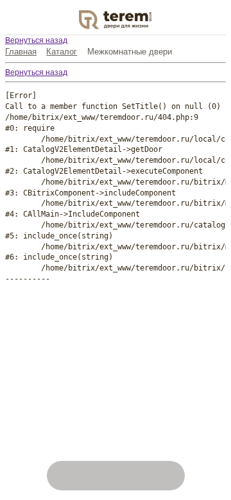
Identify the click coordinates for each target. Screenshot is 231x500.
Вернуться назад (36, 40)
